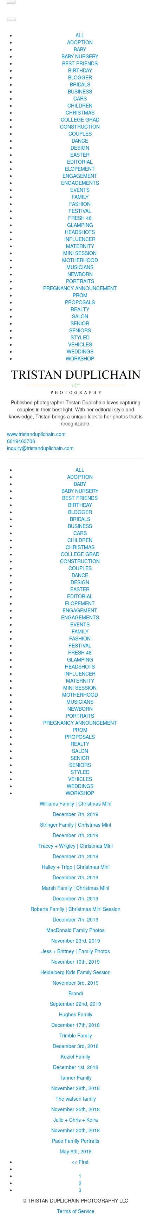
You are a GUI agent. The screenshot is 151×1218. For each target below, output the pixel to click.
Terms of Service (75, 1210)
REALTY (80, 309)
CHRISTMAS (80, 112)
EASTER (80, 154)
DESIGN (80, 147)
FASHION (80, 203)
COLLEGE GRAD (80, 119)
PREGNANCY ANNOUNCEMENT (80, 288)
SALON (80, 316)
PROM (80, 295)
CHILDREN (79, 105)
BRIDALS (80, 84)
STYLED (80, 337)
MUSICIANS (79, 267)
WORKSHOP (80, 358)
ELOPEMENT (80, 168)
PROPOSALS (80, 302)
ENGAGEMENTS (80, 182)
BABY (80, 49)
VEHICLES (80, 344)
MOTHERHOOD (80, 259)
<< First (80, 1161)
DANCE (80, 140)
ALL (80, 35)
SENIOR (80, 323)
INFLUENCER (80, 238)
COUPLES (80, 133)
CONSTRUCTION (80, 126)
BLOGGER (80, 77)
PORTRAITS (80, 281)
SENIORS (80, 330)
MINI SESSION (80, 252)
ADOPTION (80, 42)
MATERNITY (80, 245)
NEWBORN (80, 274)
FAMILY (80, 196)
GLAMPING (80, 224)
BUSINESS (80, 91)
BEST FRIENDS (80, 63)
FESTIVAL (79, 210)
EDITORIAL (80, 161)
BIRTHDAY (80, 70)
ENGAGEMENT (80, 175)
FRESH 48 (80, 217)
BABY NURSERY (79, 56)
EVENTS (80, 189)
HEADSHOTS (80, 231)
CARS (80, 98)
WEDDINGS (80, 351)
